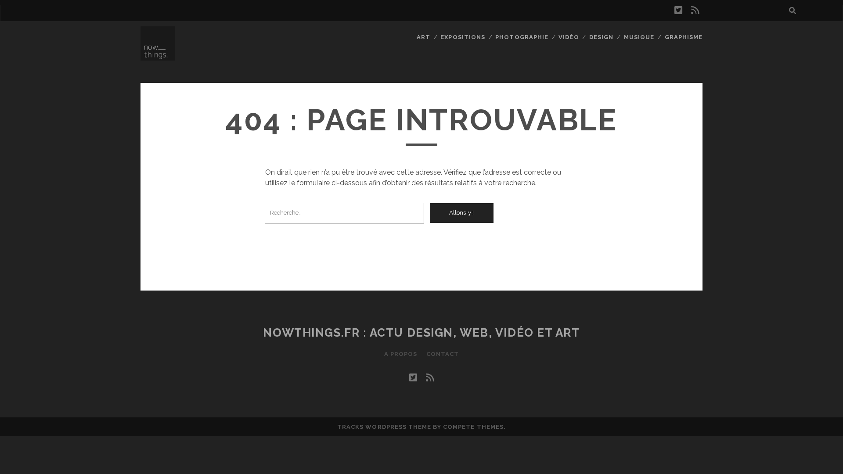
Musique (639, 37)
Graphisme (683, 37)
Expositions (462, 37)
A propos (400, 354)
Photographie (521, 37)
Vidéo (568, 37)
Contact (442, 354)
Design (601, 37)
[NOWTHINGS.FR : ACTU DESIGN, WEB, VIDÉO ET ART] (157, 56)
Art (423, 37)
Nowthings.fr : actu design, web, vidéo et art (421, 332)
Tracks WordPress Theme (384, 427)
